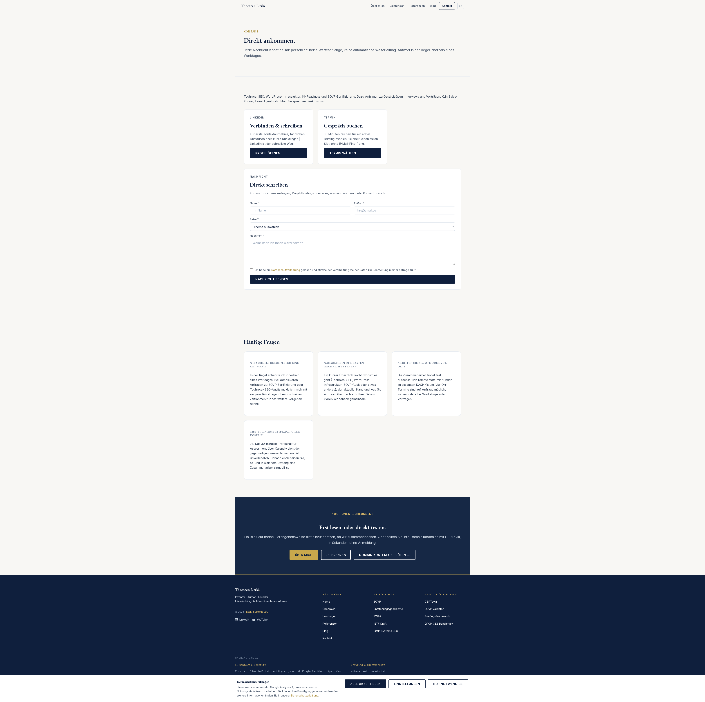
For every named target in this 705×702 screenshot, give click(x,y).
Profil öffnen (267, 153)
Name (255, 203)
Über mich (378, 6)
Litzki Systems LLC (257, 611)
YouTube (262, 619)
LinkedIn (244, 619)
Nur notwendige (448, 684)
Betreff (254, 219)
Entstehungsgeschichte (388, 609)
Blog (433, 6)
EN (460, 5)
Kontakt (447, 6)
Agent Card (335, 671)
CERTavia (431, 601)
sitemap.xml (359, 671)
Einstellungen (407, 684)
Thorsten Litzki (247, 589)
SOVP (377, 601)
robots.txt (378, 671)
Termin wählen (342, 153)
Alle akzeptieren (365, 684)
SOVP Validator (434, 609)
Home (326, 601)
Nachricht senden (271, 279)
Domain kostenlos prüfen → (384, 555)
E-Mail (359, 203)
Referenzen (417, 6)
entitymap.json (283, 671)
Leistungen (397, 6)
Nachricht (257, 235)
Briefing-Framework (437, 616)
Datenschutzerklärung (285, 269)
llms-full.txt (260, 671)
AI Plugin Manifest (310, 671)
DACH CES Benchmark (439, 623)
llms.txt (241, 671)
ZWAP (378, 616)
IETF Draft (380, 623)
